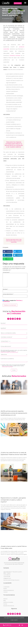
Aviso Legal (6, 617)
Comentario (6, 272)
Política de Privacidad (7, 366)
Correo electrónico (8, 294)
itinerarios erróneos (15, 55)
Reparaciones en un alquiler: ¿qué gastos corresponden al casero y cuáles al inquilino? (13, 500)
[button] (25, 2)
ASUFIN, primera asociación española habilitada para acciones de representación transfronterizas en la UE (14, 413)
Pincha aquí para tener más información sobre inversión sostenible (13, 241)
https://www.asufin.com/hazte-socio (9, 352)
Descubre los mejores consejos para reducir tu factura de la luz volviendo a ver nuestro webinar (14, 144)
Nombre (5, 289)
